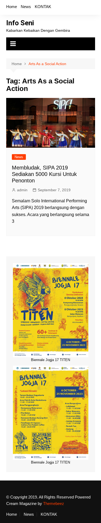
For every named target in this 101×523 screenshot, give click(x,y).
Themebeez (53, 503)
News (26, 6)
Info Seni (20, 23)
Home (11, 6)
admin (22, 190)
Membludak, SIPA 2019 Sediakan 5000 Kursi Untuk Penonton (44, 174)
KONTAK (43, 6)
